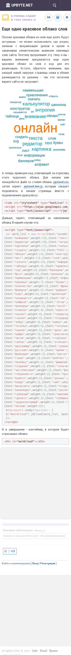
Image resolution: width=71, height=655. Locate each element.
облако (27, 19)
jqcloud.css (60, 182)
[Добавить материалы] (67, 5)
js (34, 19)
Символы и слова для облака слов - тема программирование (34, 535)
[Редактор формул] (57, 17)
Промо (53, 650)
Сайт (35, 650)
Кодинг (31, 15)
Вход (35, 563)
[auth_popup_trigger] (10, 551)
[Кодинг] (5, 17)
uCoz (27, 650)
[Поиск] (54, 5)
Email (43, 650)
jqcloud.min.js (33, 186)
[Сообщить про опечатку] (67, 17)
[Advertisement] (35, 483)
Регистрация (47, 563)
